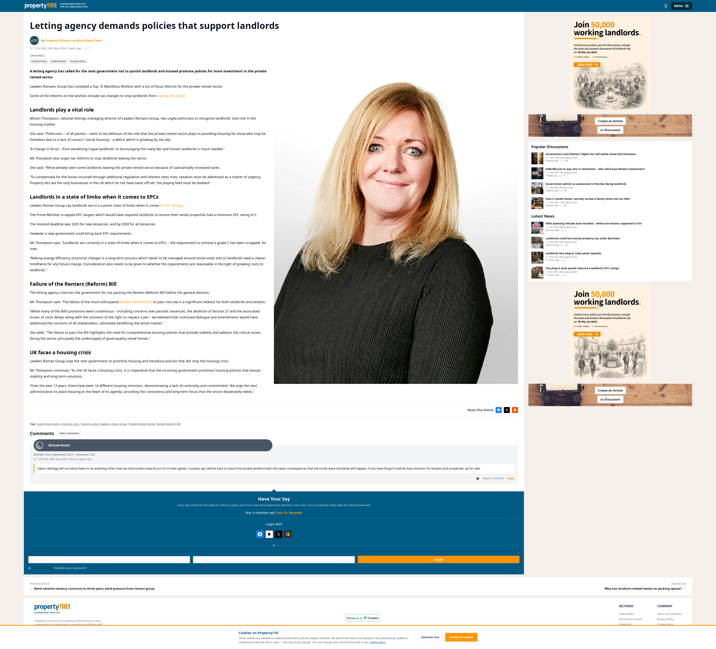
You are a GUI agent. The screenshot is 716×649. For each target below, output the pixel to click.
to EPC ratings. (172, 205)
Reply (510, 478)
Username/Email (38, 553)
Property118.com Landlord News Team (73, 40)
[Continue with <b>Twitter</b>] (278, 534)
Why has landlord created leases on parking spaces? (643, 589)
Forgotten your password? (70, 568)
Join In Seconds (289, 512)
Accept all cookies (461, 637)
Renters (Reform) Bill (136, 302)
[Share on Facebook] (499, 410)
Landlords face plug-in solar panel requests (573, 253)
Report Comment (493, 478)
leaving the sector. (171, 95)
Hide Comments (69, 433)
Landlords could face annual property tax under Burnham (583, 238)
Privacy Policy (665, 619)
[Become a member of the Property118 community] (610, 64)
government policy (48, 424)
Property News (78, 61)
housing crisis (70, 424)
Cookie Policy (665, 624)
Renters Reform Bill (168, 424)
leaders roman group (113, 424)
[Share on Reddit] (515, 410)
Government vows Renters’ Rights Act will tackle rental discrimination (591, 154)
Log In (438, 559)
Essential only (430, 637)
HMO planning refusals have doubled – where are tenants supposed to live (594, 223)
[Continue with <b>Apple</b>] (269, 534)
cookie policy (377, 642)
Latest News (626, 614)
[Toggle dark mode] (666, 6)
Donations (625, 624)
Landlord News (39, 61)
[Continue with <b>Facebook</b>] (260, 534)
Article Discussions (630, 619)
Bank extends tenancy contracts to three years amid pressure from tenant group (94, 589)
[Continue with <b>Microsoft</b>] (288, 534)
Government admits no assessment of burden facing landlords (586, 184)
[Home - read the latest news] (343, 6)
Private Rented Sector (141, 424)
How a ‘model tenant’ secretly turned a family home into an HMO (588, 199)
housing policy (90, 424)
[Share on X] (507, 410)
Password (199, 553)
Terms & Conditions (669, 614)
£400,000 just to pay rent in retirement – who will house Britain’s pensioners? (595, 169)
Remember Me (41, 568)
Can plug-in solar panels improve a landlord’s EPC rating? (582, 268)
